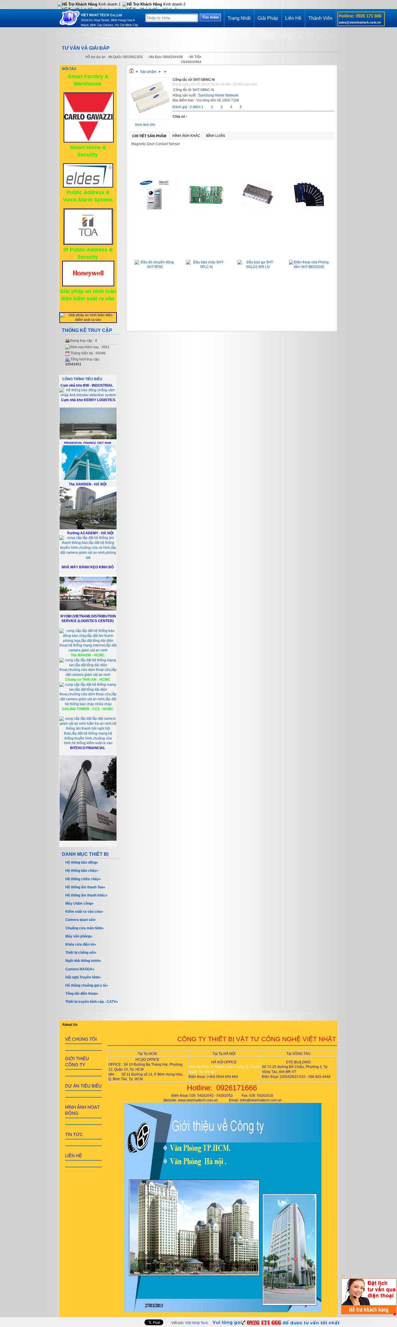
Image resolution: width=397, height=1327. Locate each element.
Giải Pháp (267, 18)
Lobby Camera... (154, 170)
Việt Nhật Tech (196, 1323)
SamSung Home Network (218, 95)
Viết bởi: (189, 1323)
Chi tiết (154, 224)
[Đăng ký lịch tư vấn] (368, 1313)
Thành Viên (320, 18)
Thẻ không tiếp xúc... (309, 170)
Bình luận (215, 136)
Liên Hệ (293, 18)
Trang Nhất (239, 18)
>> (343, 1276)
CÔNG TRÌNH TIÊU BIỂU (82, 379)
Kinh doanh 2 (173, 4)
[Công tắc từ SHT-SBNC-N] (150, 119)
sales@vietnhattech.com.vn (360, 22)
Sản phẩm (148, 72)
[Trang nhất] (131, 72)
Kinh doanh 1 (109, 4)
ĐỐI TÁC (69, 69)
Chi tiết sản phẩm (149, 136)
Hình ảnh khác (186, 136)
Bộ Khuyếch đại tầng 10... (258, 170)
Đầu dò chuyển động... (155, 251)
